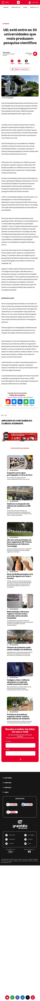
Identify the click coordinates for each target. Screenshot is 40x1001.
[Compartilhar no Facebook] (17, 997)
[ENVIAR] (20, 759)
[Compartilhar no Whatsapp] (12, 997)
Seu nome (8, 741)
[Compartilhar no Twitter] (28, 997)
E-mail (7, 749)
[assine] (33, 997)
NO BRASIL (6, 23)
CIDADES (25, 7)
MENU (7, 2)
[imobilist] (7, 997)
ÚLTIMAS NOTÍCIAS (15, 7)
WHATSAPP (5, 7)
